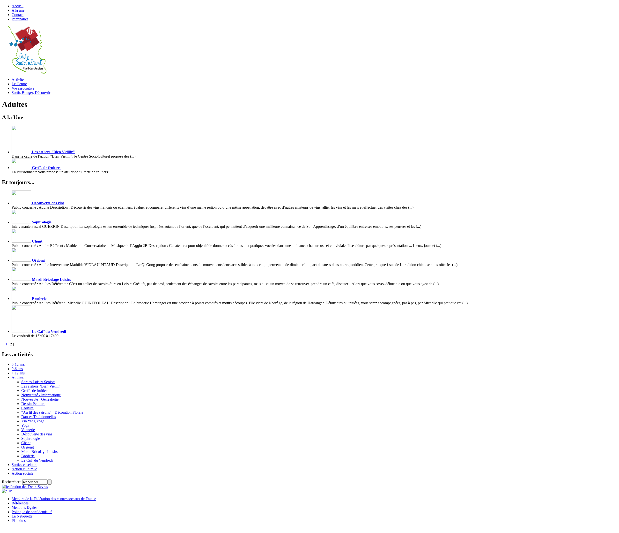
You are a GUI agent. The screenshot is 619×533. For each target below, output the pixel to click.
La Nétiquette (22, 516)
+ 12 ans (18, 373)
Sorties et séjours (24, 465)
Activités (18, 79)
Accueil (17, 6)
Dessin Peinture (33, 404)
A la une (18, 10)
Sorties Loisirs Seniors (38, 382)
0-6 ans (17, 369)
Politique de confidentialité (32, 512)
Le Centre (19, 84)
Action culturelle (24, 469)
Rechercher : (11, 482)
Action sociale (22, 473)
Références (20, 503)
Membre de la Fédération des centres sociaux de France (54, 499)
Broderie (38, 299)
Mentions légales (24, 507)
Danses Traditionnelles (38, 417)
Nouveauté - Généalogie (40, 399)
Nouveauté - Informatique (41, 395)
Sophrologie (41, 222)
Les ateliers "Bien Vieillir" (53, 152)
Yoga (25, 425)
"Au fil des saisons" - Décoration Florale (52, 412)
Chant (36, 241)
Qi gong (38, 260)
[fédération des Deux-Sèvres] (25, 487)
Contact (17, 15)
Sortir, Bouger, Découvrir (31, 93)
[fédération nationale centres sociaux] (7, 491)
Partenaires (20, 19)
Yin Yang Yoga (32, 421)
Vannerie (28, 430)
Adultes (17, 377)
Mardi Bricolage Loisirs (51, 279)
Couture (27, 408)
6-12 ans (18, 364)
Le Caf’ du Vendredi (48, 331)
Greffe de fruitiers (46, 168)
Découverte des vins (47, 203)
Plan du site (20, 520)
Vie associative (23, 88)
